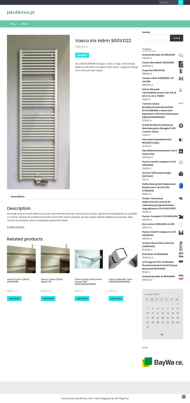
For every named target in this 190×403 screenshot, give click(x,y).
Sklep (24, 23)
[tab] (17, 197)
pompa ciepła (95, 70)
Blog (12, 23)
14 (168, 313)
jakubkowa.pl (20, 12)
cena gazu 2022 (103, 67)
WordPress (81, 398)
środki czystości (15, 227)
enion (116, 67)
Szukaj (146, 32)
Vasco (110, 63)
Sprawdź (82, 55)
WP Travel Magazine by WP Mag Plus (109, 398)
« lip (162, 334)
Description (18, 196)
